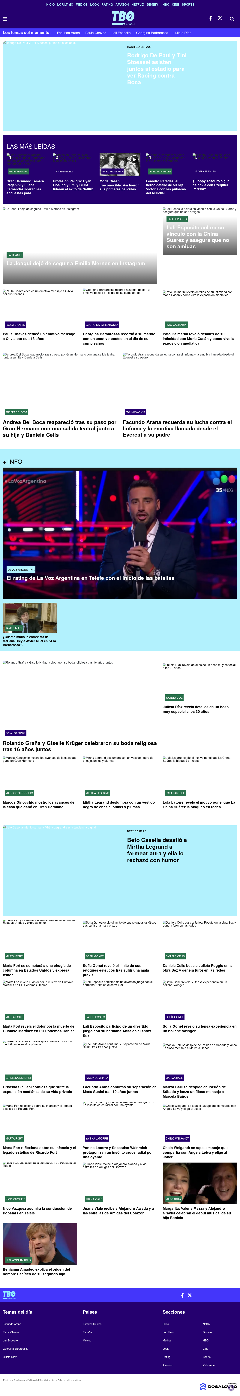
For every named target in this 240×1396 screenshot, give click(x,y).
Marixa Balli (174, 1078)
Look (94, 4)
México (87, 1340)
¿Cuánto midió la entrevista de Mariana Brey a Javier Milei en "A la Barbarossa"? (29, 641)
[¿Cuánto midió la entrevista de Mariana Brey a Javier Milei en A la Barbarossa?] (30, 618)
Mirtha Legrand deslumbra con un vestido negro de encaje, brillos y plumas (119, 804)
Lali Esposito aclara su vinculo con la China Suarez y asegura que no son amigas (197, 236)
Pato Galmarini (176, 324)
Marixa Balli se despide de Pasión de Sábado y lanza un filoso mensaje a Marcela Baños (194, 1092)
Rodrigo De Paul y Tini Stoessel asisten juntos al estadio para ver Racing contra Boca (157, 68)
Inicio (50, 4)
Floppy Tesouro (205, 171)
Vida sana (209, 1365)
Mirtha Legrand (97, 793)
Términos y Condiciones (14, 1379)
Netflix (137, 4)
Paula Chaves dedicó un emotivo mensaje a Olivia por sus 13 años (39, 336)
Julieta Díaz (182, 32)
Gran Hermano (18, 171)
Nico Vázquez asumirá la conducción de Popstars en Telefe (37, 1211)
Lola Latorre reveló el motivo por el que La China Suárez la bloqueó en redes (199, 804)
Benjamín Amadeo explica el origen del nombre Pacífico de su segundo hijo (36, 1271)
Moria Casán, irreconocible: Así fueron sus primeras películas (120, 185)
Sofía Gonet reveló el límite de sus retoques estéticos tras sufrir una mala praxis (116, 970)
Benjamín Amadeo (18, 1260)
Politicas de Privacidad (37, 1379)
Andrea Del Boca (16, 412)
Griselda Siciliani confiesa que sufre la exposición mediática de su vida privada (37, 1089)
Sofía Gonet (95, 956)
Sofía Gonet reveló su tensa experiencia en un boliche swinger (200, 1028)
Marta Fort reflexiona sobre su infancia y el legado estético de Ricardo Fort (39, 1150)
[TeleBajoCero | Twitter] (220, 18)
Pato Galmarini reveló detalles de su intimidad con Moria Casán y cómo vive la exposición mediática (198, 338)
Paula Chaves (95, 32)
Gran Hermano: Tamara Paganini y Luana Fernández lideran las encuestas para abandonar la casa (25, 189)
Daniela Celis (175, 956)
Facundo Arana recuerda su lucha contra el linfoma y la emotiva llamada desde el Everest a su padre (177, 428)
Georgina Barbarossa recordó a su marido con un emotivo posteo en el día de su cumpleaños (119, 338)
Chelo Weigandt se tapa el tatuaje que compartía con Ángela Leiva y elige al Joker (195, 1152)
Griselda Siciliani (18, 1078)
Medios (82, 4)
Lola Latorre (175, 793)
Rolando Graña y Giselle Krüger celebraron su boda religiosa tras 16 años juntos (80, 746)
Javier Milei (14, 628)
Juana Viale (94, 1199)
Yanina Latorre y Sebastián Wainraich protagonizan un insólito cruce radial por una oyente (118, 1152)
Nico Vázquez (15, 1199)
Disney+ (153, 4)
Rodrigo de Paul (139, 47)
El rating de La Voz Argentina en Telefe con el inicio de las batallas (90, 578)
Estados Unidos (92, 1324)
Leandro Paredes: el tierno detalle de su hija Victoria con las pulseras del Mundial (166, 187)
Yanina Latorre (97, 1138)
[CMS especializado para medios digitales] (210, 1386)
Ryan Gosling (64, 171)
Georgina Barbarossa (152, 32)
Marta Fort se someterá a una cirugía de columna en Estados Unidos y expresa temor (37, 970)
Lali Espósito (121, 32)
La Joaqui (15, 254)
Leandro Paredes (160, 171)
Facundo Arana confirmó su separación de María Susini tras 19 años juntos (120, 1089)
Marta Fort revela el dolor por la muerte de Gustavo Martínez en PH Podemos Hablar (38, 1028)
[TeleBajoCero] (60, 1295)
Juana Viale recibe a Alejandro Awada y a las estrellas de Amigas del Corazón (118, 1211)
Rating (107, 4)
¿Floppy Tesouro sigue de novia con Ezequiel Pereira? (211, 184)
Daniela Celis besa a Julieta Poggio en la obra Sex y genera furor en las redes (197, 968)
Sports (188, 4)
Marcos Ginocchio (19, 793)
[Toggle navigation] (5, 19)
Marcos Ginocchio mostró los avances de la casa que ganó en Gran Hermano (38, 804)
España (87, 1332)
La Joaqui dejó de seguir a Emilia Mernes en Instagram (76, 263)
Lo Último (65, 4)
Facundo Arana (68, 32)
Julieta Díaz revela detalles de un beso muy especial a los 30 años (196, 709)
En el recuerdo (112, 171)
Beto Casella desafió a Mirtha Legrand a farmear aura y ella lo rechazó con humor (157, 850)
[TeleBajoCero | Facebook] (211, 18)
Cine (175, 4)
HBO (166, 4)
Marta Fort (14, 956)
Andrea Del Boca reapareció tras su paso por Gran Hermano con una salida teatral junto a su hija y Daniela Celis (59, 428)
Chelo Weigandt (177, 1138)
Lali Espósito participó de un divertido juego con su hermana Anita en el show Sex (117, 1031)
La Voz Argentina (21, 569)
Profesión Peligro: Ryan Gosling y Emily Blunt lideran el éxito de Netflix (73, 185)
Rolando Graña (16, 733)
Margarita (173, 1199)
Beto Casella (136, 831)
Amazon (122, 4)
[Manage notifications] (231, 1388)
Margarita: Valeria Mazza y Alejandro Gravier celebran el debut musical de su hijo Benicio (197, 1213)
